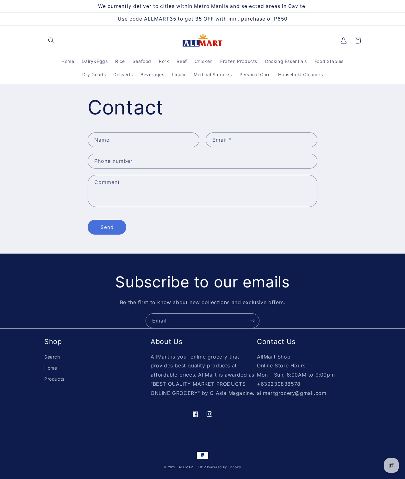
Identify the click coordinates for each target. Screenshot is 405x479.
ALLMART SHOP (192, 467)
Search (52, 356)
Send (107, 227)
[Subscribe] (252, 320)
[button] (51, 40)
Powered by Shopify (224, 467)
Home (50, 368)
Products (54, 379)
